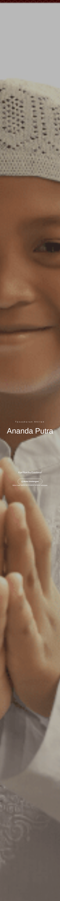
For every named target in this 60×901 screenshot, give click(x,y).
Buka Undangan (31, 481)
